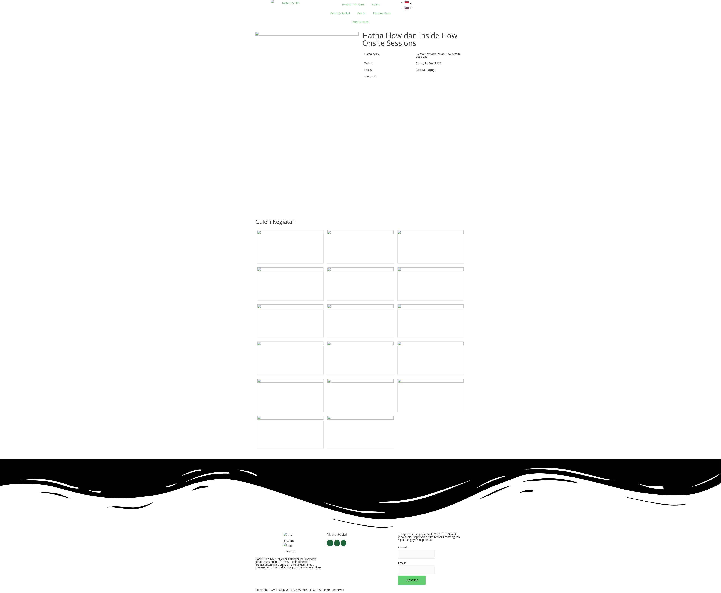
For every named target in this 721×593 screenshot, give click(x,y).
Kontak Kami (360, 21)
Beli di (361, 13)
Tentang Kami (382, 13)
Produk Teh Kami (353, 4)
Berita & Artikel (340, 13)
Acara (375, 4)
